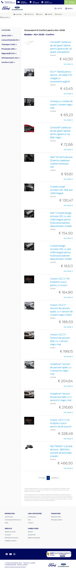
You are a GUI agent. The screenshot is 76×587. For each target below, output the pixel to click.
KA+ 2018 (39, 34)
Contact (30, 523)
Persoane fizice (56, 517)
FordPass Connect (11, 541)
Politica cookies (22, 565)
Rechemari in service (11, 538)
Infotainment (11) (10, 58)
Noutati (30, 532)
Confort (50, 34)
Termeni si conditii (29, 563)
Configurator (32, 517)
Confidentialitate (10, 565)
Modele (28, 34)
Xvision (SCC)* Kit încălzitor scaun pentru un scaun (60, 282)
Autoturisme (9, 517)
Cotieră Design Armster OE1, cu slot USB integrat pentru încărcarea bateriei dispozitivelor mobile (61, 252)
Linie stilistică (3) (9, 40)
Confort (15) (7, 62)
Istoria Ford (31, 535)
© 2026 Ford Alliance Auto (13, 563)
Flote (6, 523)
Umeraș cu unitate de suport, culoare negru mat (61, 104)
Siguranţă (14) (8, 53)
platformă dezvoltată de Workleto (15, 567)
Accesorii (8, 535)
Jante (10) (6, 35)
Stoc (29, 520)
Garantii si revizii (10, 532)
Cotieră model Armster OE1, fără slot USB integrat (61, 190)
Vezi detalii (68, 64)
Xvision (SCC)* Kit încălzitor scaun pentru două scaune (60, 423)
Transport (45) (8, 44)
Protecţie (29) (8, 49)
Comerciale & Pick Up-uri (13, 520)
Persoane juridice (56, 520)
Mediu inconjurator (34, 538)
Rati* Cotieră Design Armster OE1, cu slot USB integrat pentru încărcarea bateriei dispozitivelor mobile (61, 219)
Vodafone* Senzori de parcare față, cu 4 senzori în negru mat (61, 397)
